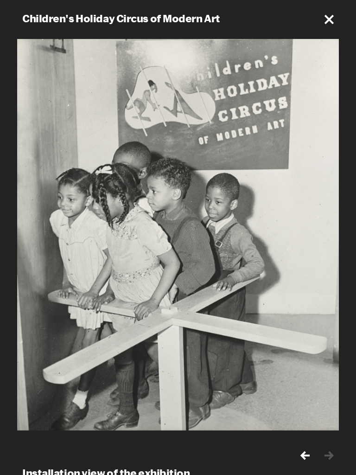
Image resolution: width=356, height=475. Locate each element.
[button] (329, 19)
